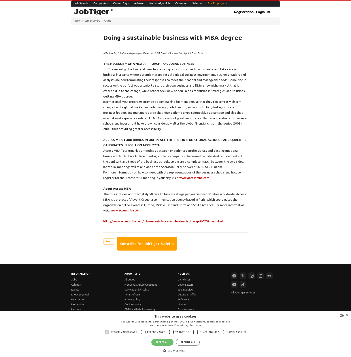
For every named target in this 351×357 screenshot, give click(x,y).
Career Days (121, 3)
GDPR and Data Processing (139, 309)
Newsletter (77, 299)
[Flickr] (269, 275)
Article (107, 20)
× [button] (347, 315)
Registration (244, 12)
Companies (100, 3)
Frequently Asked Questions (140, 284)
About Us (129, 279)
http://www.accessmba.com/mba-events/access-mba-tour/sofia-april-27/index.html (163, 221)
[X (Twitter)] (243, 275)
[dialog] (175, 334)
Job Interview (185, 289)
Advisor (139, 3)
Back (109, 241)
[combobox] (342, 315)
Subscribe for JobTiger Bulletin (147, 244)
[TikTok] (243, 284)
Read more (195, 325)
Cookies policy (132, 304)
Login (260, 12)
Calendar (181, 3)
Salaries (197, 3)
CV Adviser (184, 279)
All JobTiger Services (243, 292)
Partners (76, 309)
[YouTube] (234, 284)
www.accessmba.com (194, 178)
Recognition (78, 304)
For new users (186, 309)
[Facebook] (234, 275)
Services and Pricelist (136, 289)
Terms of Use (132, 294)
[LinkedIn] (260, 275)
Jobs (74, 279)
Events (75, 289)
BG (269, 12)
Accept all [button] (162, 342)
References (184, 299)
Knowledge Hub (159, 3)
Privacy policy (132, 299)
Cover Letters (185, 284)
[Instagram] (251, 275)
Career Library (92, 20)
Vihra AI (182, 304)
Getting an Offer (187, 294)
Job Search (81, 3)
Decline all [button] (187, 342)
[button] (175, 350)
